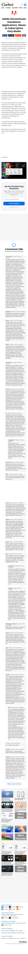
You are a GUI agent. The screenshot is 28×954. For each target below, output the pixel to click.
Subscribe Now (7, 925)
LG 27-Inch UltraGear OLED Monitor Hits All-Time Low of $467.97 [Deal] (7, 863)
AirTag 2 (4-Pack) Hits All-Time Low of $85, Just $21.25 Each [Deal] (20, 853)
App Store (6, 918)
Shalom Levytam (20, 38)
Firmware (8, 933)
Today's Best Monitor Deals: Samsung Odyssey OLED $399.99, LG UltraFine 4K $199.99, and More (20, 864)
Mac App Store (15, 918)
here (2, 133)
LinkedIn (6, 909)
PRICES (20, 7)
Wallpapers (12, 930)
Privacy (24, 943)
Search (23, 933)
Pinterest (21, 907)
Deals (21, 930)
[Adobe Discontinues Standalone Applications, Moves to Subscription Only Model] (14, 170)
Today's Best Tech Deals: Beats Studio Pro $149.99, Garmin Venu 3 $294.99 (7, 874)
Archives (19, 933)
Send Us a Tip (16, 938)
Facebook (6, 907)
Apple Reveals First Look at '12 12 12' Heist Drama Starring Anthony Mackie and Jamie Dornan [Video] (7, 810)
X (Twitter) (13, 907)
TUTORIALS (8, 7)
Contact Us (23, 938)
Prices (17, 930)
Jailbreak (14, 933)
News (2, 930)
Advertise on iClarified (7, 938)
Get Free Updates (14, 203)
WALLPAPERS (15, 7)
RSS (20, 909)
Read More (4, 157)
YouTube (13, 909)
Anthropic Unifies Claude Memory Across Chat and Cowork (20, 810)
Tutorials (7, 930)
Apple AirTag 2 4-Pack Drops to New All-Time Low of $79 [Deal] (6, 853)
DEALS (25, 7)
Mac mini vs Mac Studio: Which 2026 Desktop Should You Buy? (6, 820)
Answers (3, 933)
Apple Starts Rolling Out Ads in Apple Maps (20, 799)
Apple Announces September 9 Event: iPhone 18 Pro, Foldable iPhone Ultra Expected (6, 800)
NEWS (2, 7)
